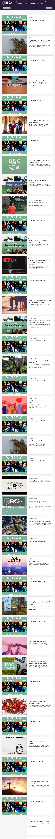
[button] (20, 7)
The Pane (36, 12)
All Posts (4, 12)
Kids (13, 12)
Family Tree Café (29, 12)
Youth (9, 12)
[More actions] (50, 17)
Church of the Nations (20, 12)
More (42, 12)
